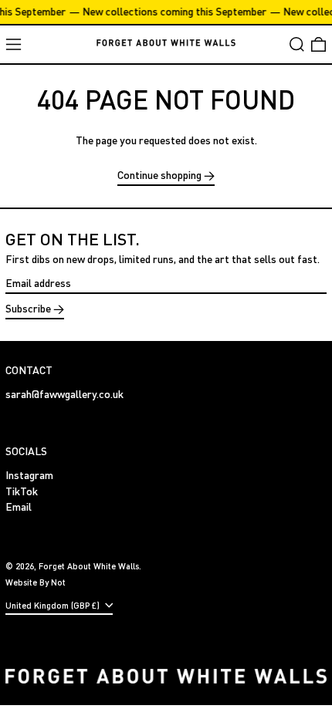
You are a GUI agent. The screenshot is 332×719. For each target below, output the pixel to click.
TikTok (21, 491)
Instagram (29, 475)
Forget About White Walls (89, 566)
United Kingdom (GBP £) (53, 605)
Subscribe (28, 308)
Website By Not (35, 582)
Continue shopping (159, 175)
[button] (297, 44)
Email (18, 507)
